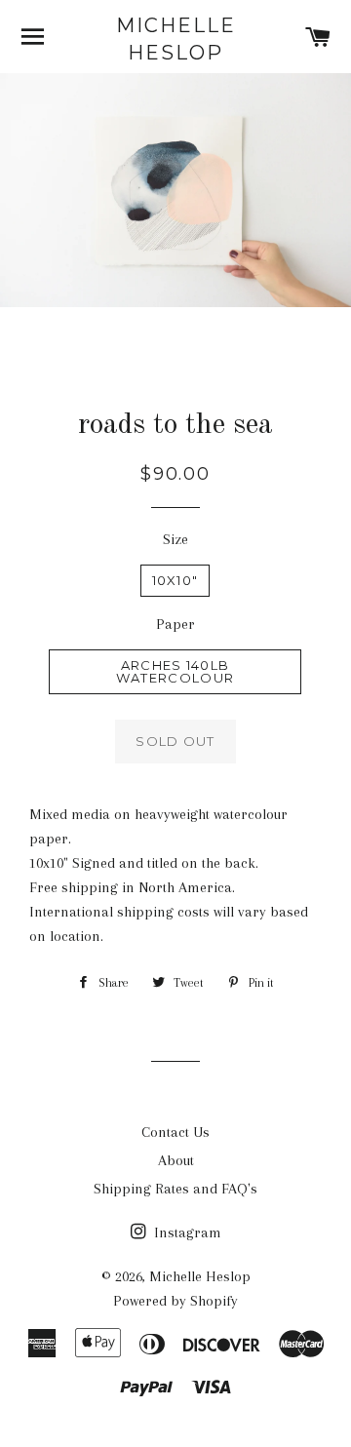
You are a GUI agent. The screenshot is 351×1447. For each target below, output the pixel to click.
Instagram (185, 1232)
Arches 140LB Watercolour (175, 671)
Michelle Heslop (176, 39)
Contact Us (175, 1132)
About (176, 1160)
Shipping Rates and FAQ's (175, 1188)
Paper (175, 624)
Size (175, 539)
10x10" (175, 580)
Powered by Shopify (175, 1301)
